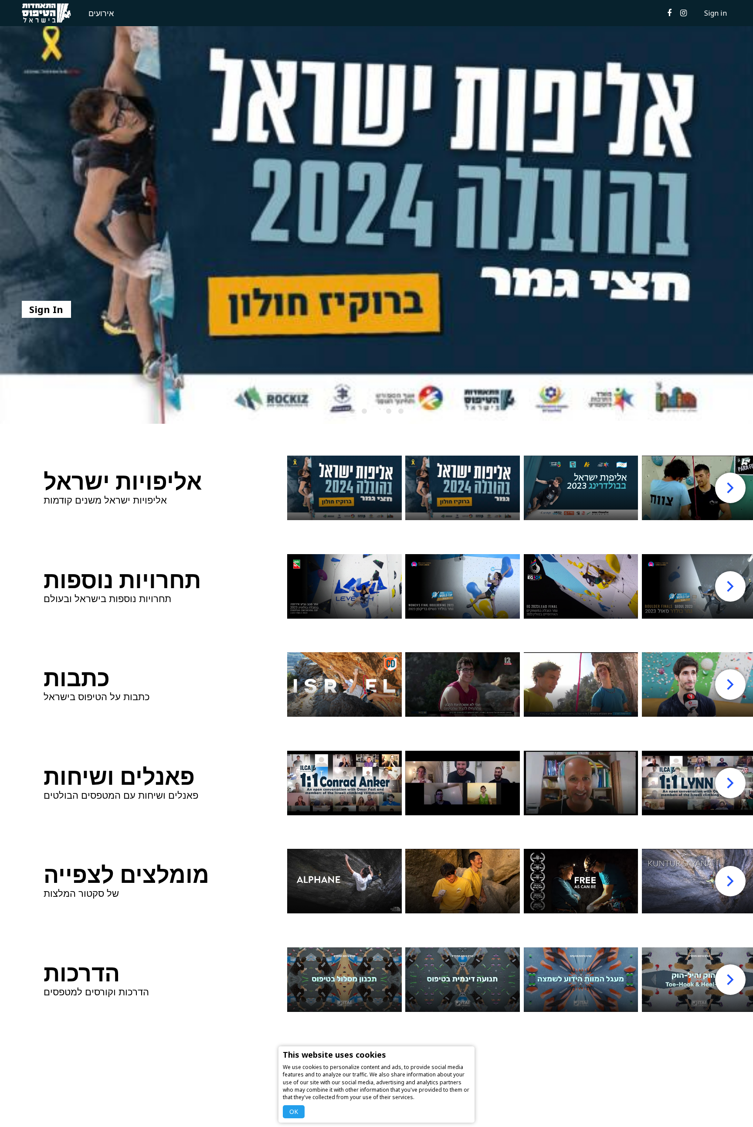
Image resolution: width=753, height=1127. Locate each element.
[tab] (352, 411)
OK (293, 1111)
